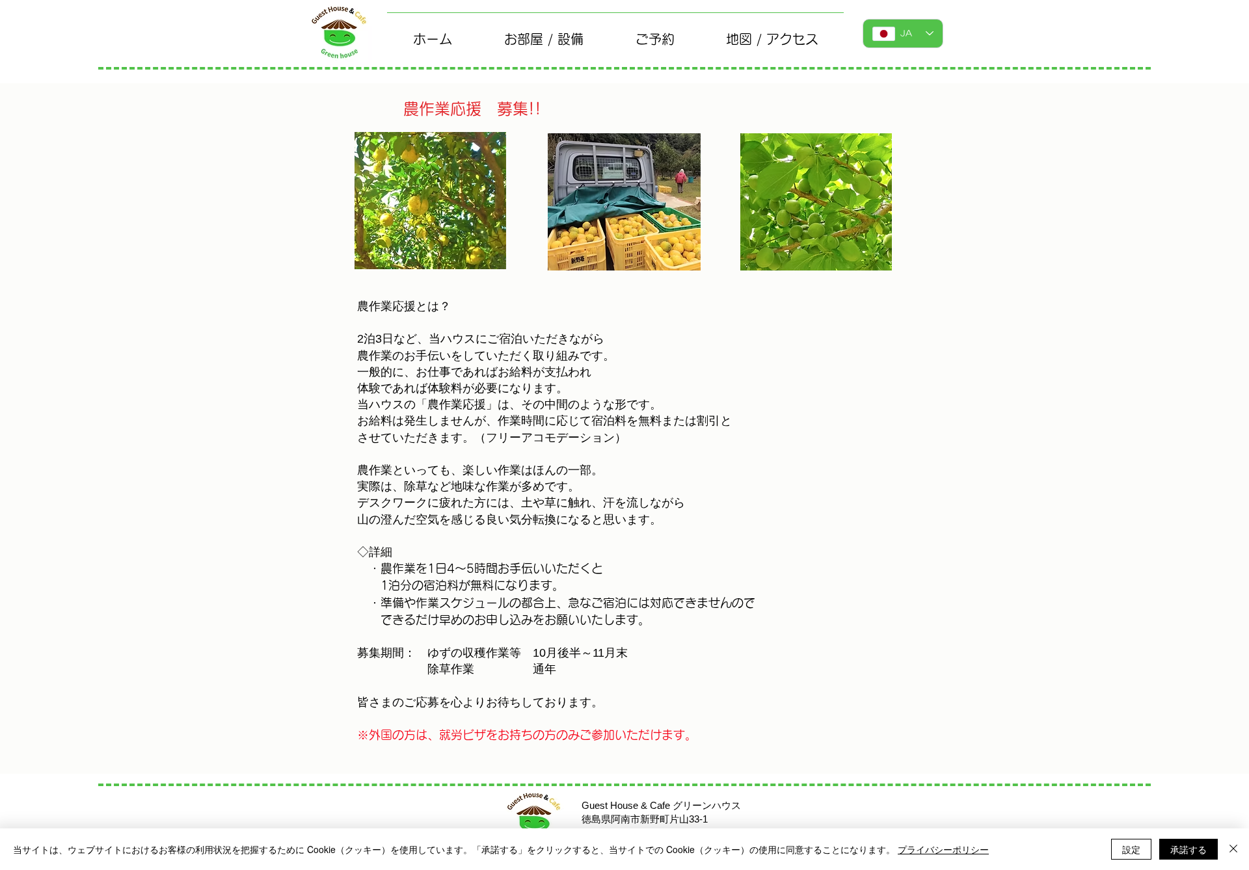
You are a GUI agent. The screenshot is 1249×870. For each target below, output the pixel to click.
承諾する (1188, 849)
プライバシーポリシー (943, 849)
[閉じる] (1233, 849)
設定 (1131, 849)
